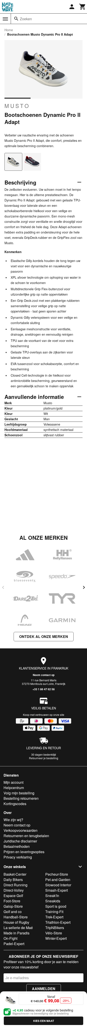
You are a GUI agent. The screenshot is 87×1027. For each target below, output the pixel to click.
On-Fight (10, 938)
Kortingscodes (15, 803)
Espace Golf (13, 895)
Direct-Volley (14, 890)
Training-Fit (54, 911)
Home (8, 30)
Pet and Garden (57, 879)
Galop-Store (13, 906)
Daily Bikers (13, 879)
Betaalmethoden (17, 846)
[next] (84, 587)
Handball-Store (16, 916)
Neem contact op (43, 675)
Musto (17, 105)
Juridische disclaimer (20, 841)
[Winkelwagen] (82, 6)
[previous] (3, 587)
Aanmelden (43, 988)
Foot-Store (12, 900)
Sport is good (55, 906)
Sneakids (52, 900)
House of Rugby (16, 922)
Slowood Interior (58, 884)
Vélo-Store (53, 933)
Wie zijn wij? (13, 819)
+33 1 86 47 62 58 (44, 689)
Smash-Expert (56, 890)
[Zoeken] (16, 19)
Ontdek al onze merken (43, 636)
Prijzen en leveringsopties (24, 851)
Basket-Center (15, 874)
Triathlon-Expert (57, 922)
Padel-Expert (14, 943)
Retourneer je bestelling (43, 758)
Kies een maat (43, 1021)
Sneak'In (52, 895)
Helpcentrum (14, 787)
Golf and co (13, 911)
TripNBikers (54, 927)
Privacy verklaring (18, 857)
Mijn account (13, 782)
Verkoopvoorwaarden (20, 830)
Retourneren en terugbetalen (26, 835)
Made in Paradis (16, 933)
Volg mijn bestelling (19, 793)
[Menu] (5, 19)
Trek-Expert (54, 916)
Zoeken (26, 18)
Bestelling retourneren (21, 798)
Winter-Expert (56, 938)
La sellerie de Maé (18, 927)
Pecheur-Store (56, 874)
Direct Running (15, 884)
